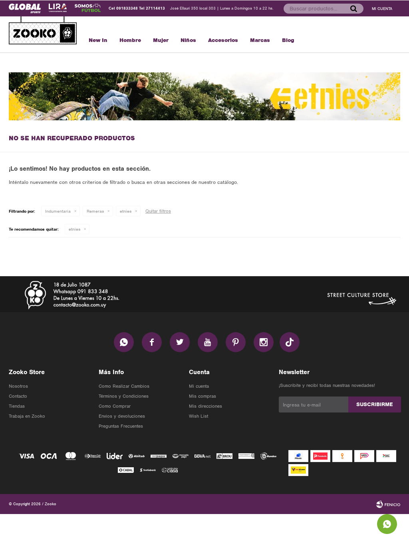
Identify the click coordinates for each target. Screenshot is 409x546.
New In (98, 40)
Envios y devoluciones (122, 416)
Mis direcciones (205, 406)
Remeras (95, 211)
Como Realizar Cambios (124, 386)
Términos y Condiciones (124, 396)
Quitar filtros (158, 211)
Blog (288, 40)
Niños (188, 40)
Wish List (198, 416)
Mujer (161, 40)
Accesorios (223, 40)
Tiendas (17, 406)
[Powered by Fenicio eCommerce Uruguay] (388, 504)
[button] (353, 8)
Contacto (18, 396)
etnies (125, 211)
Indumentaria (58, 211)
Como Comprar (115, 406)
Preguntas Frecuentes (121, 426)
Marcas (260, 40)
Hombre (130, 40)
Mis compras (202, 396)
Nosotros (18, 386)
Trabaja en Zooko (27, 416)
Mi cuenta (199, 386)
